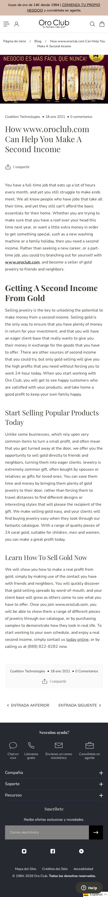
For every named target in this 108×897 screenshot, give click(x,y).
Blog (37, 41)
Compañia (14, 772)
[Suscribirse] (96, 832)
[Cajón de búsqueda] (92, 24)
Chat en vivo (13, 756)
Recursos (13, 795)
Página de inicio (14, 41)
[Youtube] (81, 851)
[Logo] (54, 24)
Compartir (21, 166)
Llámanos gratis (31, 756)
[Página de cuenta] (16, 24)
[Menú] (7, 24)
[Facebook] (52, 851)
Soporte (12, 784)
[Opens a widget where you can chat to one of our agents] (89, 888)
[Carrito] (101, 24)
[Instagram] (24, 851)
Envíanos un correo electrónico (58, 756)
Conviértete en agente (89, 756)
